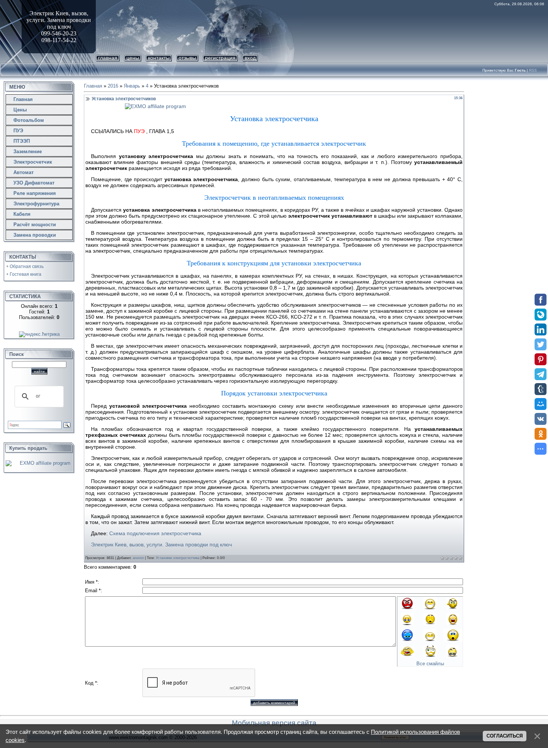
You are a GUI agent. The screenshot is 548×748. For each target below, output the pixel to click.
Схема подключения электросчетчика (155, 533)
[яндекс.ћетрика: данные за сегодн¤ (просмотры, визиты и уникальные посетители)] (39, 334)
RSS (533, 70)
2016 (113, 86)
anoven (138, 558)
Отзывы (187, 58)
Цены (132, 58)
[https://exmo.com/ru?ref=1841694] (274, 106)
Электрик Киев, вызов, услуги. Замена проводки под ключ (161, 544)
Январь (132, 86)
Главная (107, 58)
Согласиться (504, 736)
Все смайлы (430, 663)
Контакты (159, 58)
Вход (250, 58)
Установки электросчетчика (177, 558)
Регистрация (220, 58)
